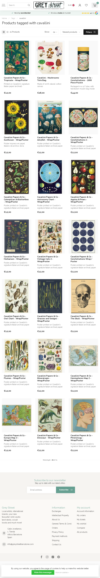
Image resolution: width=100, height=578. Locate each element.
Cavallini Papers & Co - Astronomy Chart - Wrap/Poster (48, 199)
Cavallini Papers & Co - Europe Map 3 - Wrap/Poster (15, 437)
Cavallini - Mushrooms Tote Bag (48, 79)
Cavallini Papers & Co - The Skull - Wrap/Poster (82, 317)
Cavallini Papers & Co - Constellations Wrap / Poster (82, 259)
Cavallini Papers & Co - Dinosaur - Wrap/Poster (48, 436)
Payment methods (59, 536)
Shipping (55, 540)
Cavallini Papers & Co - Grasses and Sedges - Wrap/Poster (48, 318)
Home (4, 18)
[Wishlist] (86, 5)
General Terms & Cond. (62, 524)
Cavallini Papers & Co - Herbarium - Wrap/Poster (16, 257)
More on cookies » (62, 572)
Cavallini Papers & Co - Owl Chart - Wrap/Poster (16, 317)
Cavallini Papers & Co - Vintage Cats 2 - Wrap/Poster (48, 259)
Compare (81, 528)
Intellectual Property (60, 515)
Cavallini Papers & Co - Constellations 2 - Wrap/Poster (82, 139)
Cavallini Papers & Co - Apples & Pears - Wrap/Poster (82, 199)
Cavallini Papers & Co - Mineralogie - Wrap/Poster (48, 378)
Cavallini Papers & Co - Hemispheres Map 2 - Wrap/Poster (82, 378)
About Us (56, 520)
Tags (13, 18)
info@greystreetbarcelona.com (20, 544)
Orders (55, 528)
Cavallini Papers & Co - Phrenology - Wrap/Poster (82, 437)
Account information (85, 511)
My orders (81, 515)
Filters (89, 32)
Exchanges (56, 511)
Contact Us (56, 545)
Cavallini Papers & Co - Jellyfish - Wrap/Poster (48, 138)
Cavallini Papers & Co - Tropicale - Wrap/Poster (16, 79)
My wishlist (81, 524)
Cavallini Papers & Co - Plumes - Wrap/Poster (15, 377)
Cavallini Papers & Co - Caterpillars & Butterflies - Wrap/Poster (16, 199)
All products (82, 532)
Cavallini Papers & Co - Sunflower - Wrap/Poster (16, 138)
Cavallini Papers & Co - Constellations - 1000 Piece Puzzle (82, 80)
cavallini (22, 18)
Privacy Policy (58, 532)
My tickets (81, 520)
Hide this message (43, 572)
